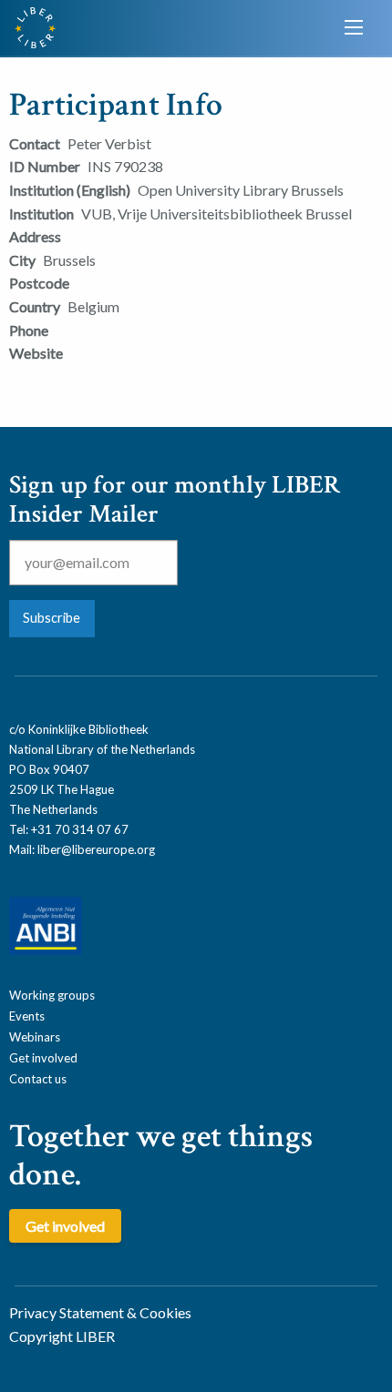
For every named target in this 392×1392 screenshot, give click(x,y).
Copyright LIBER (62, 1336)
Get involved (43, 1058)
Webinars (34, 1037)
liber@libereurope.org (96, 849)
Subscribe (51, 617)
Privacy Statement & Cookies (100, 1312)
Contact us (38, 1079)
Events (27, 1016)
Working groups (52, 995)
